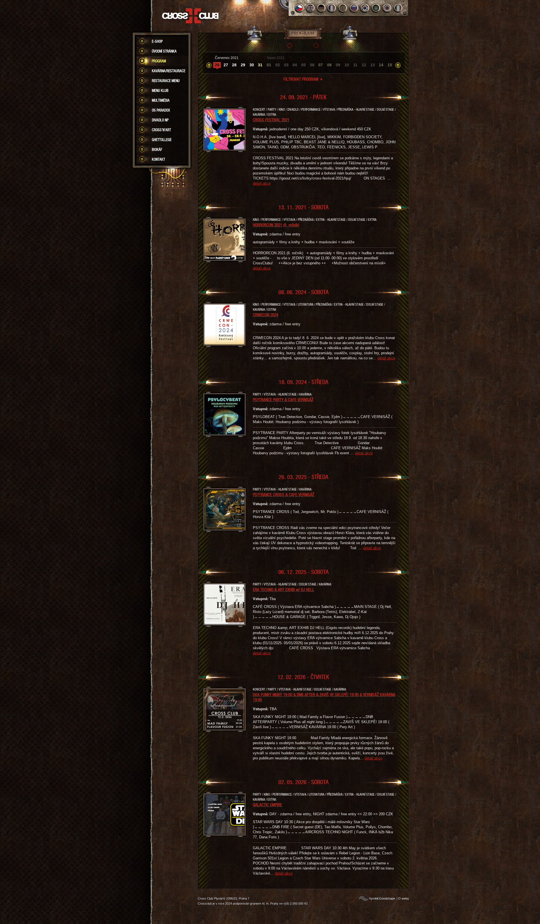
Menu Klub (160, 90)
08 (329, 65)
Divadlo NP (160, 120)
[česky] (299, 8)
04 (294, 65)
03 (286, 65)
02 (277, 65)
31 (260, 65)
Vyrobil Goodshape (382, 898)
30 (251, 65)
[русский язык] (354, 8)
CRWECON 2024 (265, 314)
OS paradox (161, 110)
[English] (310, 8)
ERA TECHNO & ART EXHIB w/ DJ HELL (283, 589)
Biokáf (157, 149)
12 (364, 65)
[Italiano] (398, 8)
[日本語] (387, 8)
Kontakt (158, 159)
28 (234, 65)
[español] (343, 8)
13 (372, 65)
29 (243, 65)
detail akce (262, 183)
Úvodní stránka (164, 51)
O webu (403, 898)
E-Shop (157, 41)
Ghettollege (162, 139)
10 (347, 65)
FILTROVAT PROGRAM (303, 78)
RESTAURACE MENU (166, 80)
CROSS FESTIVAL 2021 (271, 119)
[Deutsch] (321, 8)
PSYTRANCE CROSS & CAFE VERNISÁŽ (283, 494)
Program (159, 61)
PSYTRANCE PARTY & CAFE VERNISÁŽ (283, 399)
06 (312, 65)
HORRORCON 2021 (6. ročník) (276, 224)
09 (338, 65)
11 (355, 65)
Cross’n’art (161, 130)
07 (320, 65)
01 (269, 65)
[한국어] (365, 8)
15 (390, 65)
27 (226, 65)
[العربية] (376, 8)
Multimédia (161, 100)
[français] (332, 8)
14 (381, 65)
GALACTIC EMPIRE (267, 804)
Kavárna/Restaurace (168, 71)
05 (303, 65)
